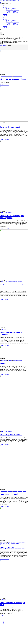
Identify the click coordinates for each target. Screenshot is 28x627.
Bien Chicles (3, 45)
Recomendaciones (17, 76)
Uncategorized (12, 544)
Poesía (24, 491)
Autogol (3, 363)
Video (18, 544)
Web (21, 544)
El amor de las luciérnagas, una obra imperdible (12, 217)
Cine (9, 542)
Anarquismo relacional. (9, 494)
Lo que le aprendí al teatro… (11, 435)
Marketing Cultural (17, 360)
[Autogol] (7, 357)
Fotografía (22, 542)
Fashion (18, 542)
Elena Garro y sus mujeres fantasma (14, 79)
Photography (13, 543)
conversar (10, 76)
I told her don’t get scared (10, 127)
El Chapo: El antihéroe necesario (12, 548)
